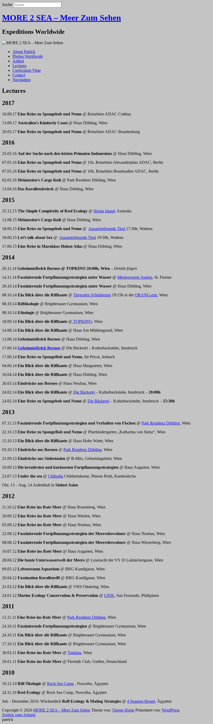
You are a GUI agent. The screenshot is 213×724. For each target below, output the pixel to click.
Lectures (19, 65)
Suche (7, 4)
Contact (18, 75)
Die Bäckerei (84, 392)
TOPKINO (82, 321)
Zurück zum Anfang (18, 715)
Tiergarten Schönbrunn (92, 295)
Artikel (18, 61)
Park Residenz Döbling (161, 423)
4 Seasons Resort (141, 701)
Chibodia (55, 476)
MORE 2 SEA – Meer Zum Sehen (61, 17)
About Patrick (23, 51)
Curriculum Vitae (26, 70)
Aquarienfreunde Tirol (107, 228)
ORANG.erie (146, 295)
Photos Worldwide (27, 56)
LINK (109, 595)
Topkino (74, 652)
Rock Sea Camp (60, 683)
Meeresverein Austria (134, 277)
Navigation (21, 79)
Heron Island (104, 211)
